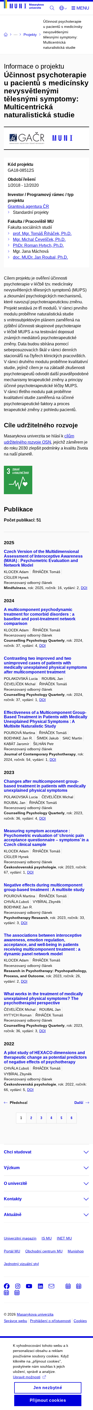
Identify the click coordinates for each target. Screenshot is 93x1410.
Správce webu (15, 1321)
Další (78, 1103)
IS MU (47, 1238)
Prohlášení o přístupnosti (50, 1321)
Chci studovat (17, 1152)
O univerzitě (15, 1183)
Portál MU (12, 1251)
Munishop (76, 1251)
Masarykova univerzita (35, 1314)
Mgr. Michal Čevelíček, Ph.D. (39, 239)
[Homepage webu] (24, 5)
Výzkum (12, 1168)
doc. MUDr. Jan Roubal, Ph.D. (40, 257)
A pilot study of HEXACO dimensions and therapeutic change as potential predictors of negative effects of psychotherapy (45, 1057)
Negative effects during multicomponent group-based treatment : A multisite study (44, 887)
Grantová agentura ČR (28, 206)
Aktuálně (12, 1214)
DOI (84, 588)
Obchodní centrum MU (44, 1251)
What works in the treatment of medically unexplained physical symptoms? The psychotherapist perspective (43, 998)
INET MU (64, 1238)
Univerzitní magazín (20, 1238)
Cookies (80, 1321)
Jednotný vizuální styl (21, 1264)
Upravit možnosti (26, 1377)
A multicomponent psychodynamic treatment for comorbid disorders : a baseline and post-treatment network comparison (39, 616)
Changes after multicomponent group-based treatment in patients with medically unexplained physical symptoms (45, 786)
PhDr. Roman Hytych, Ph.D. (38, 245)
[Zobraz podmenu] (81, 1152)
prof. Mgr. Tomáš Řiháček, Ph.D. (42, 233)
